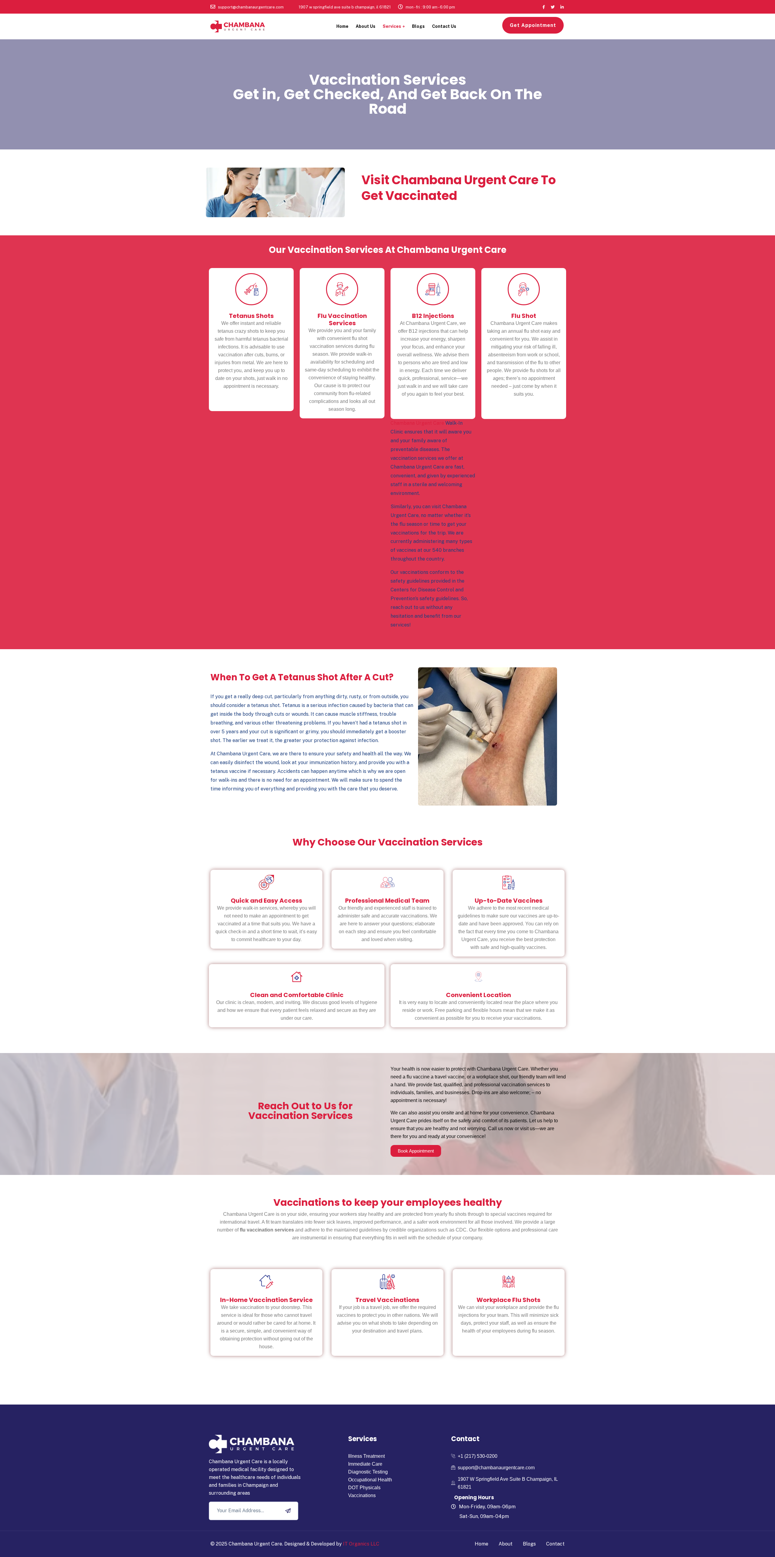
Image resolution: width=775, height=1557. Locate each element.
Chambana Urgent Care (417, 423)
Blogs (418, 26)
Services (392, 26)
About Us (365, 26)
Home (342, 26)
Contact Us (444, 26)
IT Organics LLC (361, 1544)
